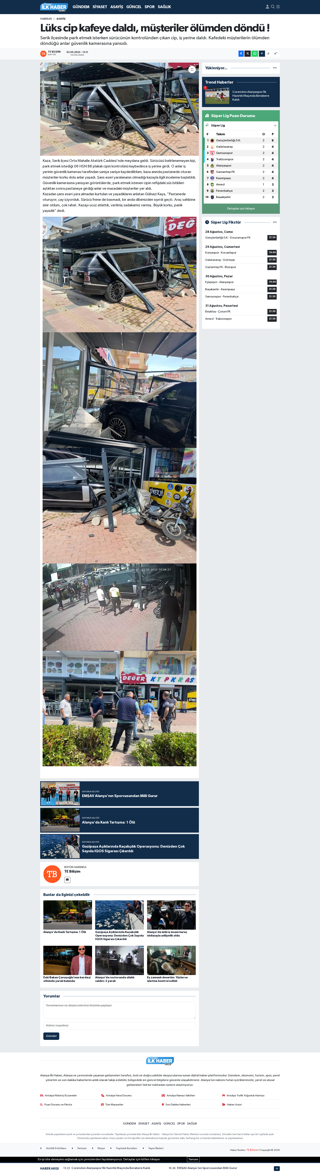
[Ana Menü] (278, 7)
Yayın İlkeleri (156, 1148)
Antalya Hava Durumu (119, 1095)
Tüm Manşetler (114, 1104)
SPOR (150, 7)
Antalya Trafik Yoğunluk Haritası (245, 1095)
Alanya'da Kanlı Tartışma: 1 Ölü (64, 932)
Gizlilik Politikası (55, 1148)
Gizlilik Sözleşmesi (173, 1159)
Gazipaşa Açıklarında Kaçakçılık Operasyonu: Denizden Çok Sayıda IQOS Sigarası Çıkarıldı (119, 936)
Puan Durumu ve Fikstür (58, 1104)
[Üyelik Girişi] (267, 7)
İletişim (81, 1148)
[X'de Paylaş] (247, 54)
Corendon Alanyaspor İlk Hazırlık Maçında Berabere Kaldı (110, 1168)
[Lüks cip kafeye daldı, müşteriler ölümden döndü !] (119, 109)
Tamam (193, 1159)
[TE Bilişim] (52, 874)
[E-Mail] (67, 880)
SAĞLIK (164, 7)
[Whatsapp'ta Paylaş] (254, 54)
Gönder (51, 1036)
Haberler (46, 19)
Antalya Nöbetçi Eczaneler (61, 1095)
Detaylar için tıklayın (241, 208)
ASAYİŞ (116, 7)
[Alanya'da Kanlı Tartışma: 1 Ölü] (67, 914)
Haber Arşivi (234, 1104)
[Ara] (273, 7)
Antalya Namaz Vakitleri (181, 1095)
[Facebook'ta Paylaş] (241, 54)
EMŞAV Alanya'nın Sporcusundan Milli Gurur (207, 1168)
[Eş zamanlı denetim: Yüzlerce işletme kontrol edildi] (171, 960)
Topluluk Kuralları (126, 1148)
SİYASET (100, 7)
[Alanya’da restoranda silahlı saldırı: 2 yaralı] (119, 960)
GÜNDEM (81, 7)
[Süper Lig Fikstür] (275, 222)
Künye (101, 1148)
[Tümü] (275, 68)
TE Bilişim (72, 871)
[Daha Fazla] (262, 54)
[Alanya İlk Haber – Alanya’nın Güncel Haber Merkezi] (54, 7)
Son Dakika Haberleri (178, 1104)
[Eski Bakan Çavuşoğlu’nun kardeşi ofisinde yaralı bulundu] (67, 960)
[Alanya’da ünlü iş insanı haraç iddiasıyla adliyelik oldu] (171, 914)
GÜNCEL (133, 7)
